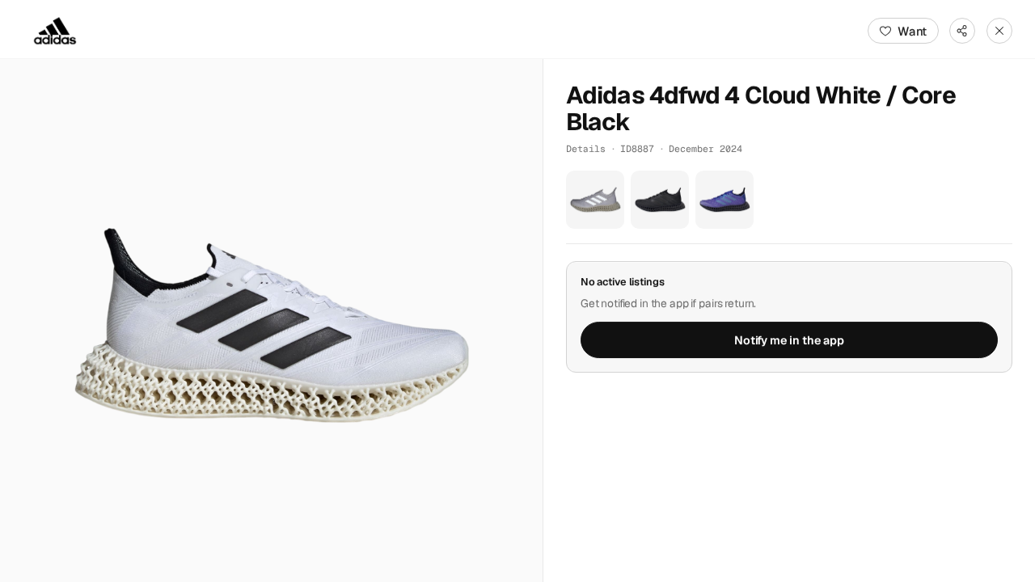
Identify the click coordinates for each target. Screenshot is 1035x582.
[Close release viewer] (999, 31)
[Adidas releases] (55, 30)
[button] (271, 320)
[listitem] (595, 200)
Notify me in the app (789, 340)
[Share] (962, 31)
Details (586, 148)
